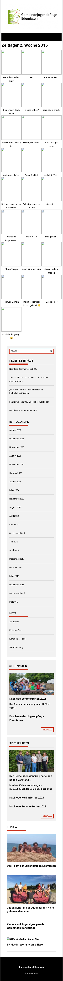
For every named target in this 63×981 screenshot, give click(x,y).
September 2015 (17, 593)
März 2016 (14, 576)
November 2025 (16, 447)
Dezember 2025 (16, 438)
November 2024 (16, 464)
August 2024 (15, 481)
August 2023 (15, 507)
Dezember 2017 (16, 559)
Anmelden (14, 621)
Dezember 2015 (16, 584)
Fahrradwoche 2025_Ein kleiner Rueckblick (29, 402)
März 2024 (14, 490)
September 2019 (17, 533)
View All (47, 729)
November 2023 (16, 499)
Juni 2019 (13, 541)
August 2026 (15, 430)
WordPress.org (16, 647)
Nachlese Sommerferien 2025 (23, 410)
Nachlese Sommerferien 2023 (27, 806)
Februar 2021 (15, 524)
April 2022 (14, 516)
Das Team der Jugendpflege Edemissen (31, 865)
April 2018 (14, 550)
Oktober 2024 (15, 473)
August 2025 (15, 456)
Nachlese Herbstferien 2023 (26, 797)
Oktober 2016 (15, 567)
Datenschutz (31, 973)
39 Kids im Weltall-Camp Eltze (25, 944)
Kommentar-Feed (17, 639)
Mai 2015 (13, 602)
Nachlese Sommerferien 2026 (23, 369)
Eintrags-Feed (15, 630)
